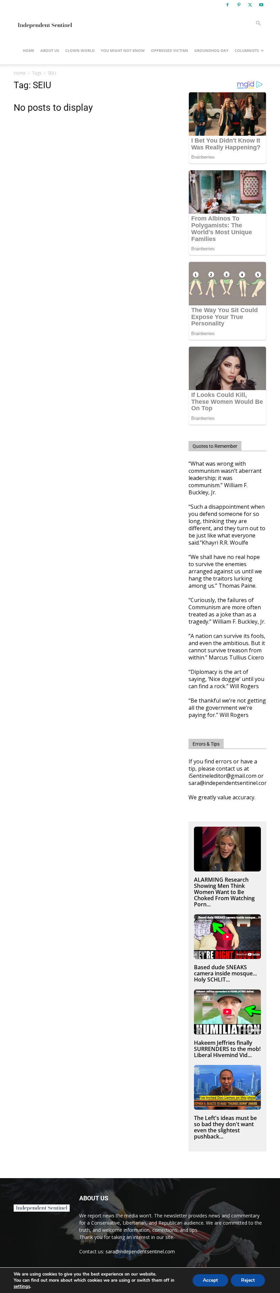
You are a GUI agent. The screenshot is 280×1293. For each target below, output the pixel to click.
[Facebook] (227, 5)
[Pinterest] (239, 5)
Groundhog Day (211, 50)
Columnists (247, 50)
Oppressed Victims (169, 50)
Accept (210, 1280)
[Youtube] (261, 5)
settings (22, 1286)
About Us (49, 50)
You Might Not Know (123, 50)
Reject (248, 1280)
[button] (258, 23)
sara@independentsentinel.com (140, 1251)
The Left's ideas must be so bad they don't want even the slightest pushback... (225, 1127)
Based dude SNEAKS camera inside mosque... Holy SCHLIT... (225, 973)
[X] (250, 5)
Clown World (80, 50)
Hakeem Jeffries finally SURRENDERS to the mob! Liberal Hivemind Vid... (227, 1049)
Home (28, 50)
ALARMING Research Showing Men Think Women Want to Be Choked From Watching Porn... (224, 892)
